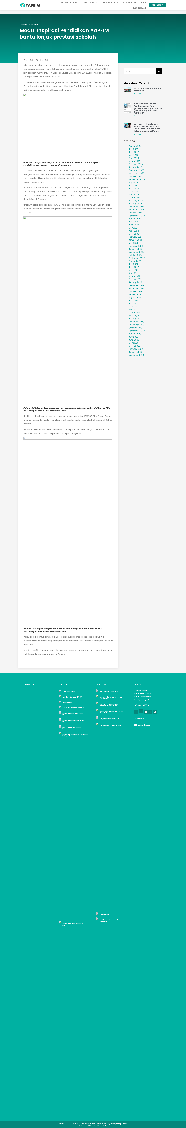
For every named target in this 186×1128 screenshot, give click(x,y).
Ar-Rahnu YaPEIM (69, 691)
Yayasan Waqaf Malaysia (110, 725)
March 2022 (134, 276)
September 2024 (137, 215)
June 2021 (134, 303)
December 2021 (136, 285)
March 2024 (134, 234)
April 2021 (133, 309)
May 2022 (133, 270)
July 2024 (133, 221)
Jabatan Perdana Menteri (73, 708)
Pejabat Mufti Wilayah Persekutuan (71, 728)
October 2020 (135, 327)
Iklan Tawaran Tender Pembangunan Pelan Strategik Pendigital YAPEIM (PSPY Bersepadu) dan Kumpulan (148, 108)
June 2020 (134, 340)
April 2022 (134, 273)
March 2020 (134, 346)
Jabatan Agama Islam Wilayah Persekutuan (109, 705)
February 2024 (136, 237)
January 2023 (135, 249)
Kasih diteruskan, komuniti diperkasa (147, 89)
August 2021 (135, 297)
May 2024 (133, 227)
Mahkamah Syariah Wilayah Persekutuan (111, 921)
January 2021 (135, 318)
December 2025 (136, 170)
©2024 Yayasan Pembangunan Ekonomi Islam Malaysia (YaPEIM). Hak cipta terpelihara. (93, 1124)
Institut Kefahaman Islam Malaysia (111, 698)
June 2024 (134, 224)
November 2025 (136, 173)
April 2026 (134, 158)
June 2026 (134, 152)
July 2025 (133, 185)
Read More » (138, 94)
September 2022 (137, 258)
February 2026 (136, 164)
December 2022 (136, 252)
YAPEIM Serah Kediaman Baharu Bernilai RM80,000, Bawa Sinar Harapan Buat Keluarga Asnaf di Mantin (147, 127)
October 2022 (135, 255)
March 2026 (134, 161)
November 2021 (136, 288)
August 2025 (135, 182)
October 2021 (135, 291)
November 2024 (136, 209)
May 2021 (133, 306)
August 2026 (135, 146)
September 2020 (137, 330)
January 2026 (135, 167)
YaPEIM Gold (67, 702)
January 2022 (135, 282)
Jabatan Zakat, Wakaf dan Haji (73, 924)
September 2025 (137, 179)
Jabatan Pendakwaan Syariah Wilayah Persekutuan (75, 735)
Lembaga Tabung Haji (109, 691)
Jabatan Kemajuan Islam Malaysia (72, 714)
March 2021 (134, 312)
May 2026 (133, 155)
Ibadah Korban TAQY (72, 697)
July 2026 (133, 149)
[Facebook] (136, 712)
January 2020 (135, 352)
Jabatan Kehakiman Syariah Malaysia (74, 721)
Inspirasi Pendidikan (29, 24)
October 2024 (135, 212)
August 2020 (135, 333)
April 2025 (134, 194)
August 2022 (135, 261)
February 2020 (136, 349)
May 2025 (133, 191)
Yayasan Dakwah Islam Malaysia (109, 719)
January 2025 (135, 203)
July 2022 (133, 264)
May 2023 (133, 243)
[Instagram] (150, 712)
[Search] (159, 71)
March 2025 (134, 197)
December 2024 (136, 206)
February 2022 (136, 279)
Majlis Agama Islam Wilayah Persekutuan (111, 712)
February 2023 (136, 246)
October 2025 (135, 176)
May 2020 (133, 343)
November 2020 (136, 324)
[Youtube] (146, 712)
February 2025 (136, 200)
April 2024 (134, 231)
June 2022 (134, 267)
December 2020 (136, 321)
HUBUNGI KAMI (139, 8)
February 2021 (135, 315)
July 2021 (133, 300)
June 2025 (134, 188)
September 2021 (136, 294)
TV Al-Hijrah (104, 914)
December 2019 (136, 355)
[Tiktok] (155, 712)
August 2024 (135, 218)
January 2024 (135, 240)
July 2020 (133, 336)
